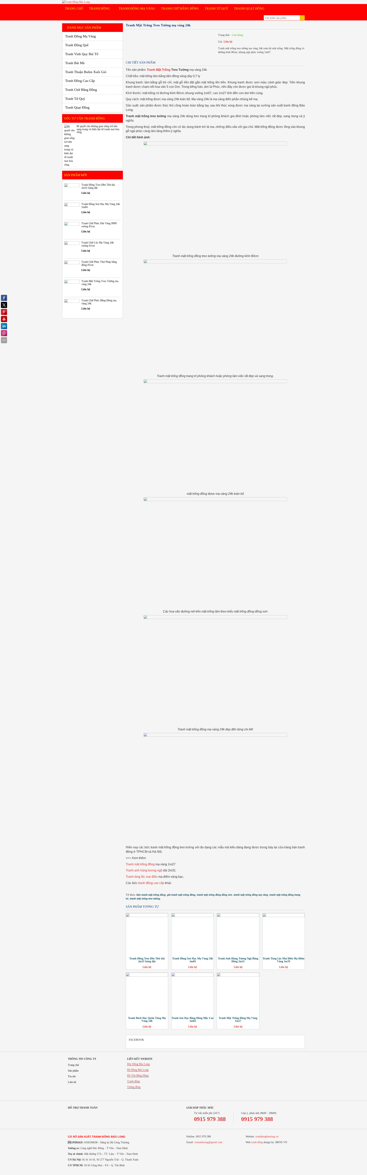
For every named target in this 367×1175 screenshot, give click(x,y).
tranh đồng (257, 1142)
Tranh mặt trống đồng (140, 864)
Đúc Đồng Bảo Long (138, 1064)
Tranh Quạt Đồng (249, 8)
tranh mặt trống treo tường (145, 898)
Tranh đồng (133, 1081)
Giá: (220, 41)
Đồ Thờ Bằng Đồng (138, 1075)
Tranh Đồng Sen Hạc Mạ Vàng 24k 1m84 (192, 960)
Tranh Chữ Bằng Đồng (180, 8)
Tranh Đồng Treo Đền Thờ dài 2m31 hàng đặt (147, 960)
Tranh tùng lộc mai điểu (142, 876)
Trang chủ (74, 8)
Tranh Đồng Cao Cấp (80, 81)
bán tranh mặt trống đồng (151, 894)
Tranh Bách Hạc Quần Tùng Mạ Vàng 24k (147, 1019)
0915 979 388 (210, 1119)
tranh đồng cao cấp (151, 883)
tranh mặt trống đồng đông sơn (214, 894)
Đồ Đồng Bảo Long (138, 1069)
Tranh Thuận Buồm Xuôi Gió (85, 72)
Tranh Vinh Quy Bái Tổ (81, 54)
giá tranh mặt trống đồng (181, 894)
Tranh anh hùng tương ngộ (144, 870)
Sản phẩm (73, 1070)
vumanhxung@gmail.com (208, 1142)
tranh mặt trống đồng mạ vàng (251, 894)
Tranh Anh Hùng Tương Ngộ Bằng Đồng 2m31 (238, 960)
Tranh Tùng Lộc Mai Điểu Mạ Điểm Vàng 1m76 (283, 960)
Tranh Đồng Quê (77, 45)
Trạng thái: (224, 35)
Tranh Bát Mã (74, 63)
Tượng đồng (133, 1087)
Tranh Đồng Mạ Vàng (137, 8)
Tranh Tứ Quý (216, 8)
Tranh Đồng (100, 8)
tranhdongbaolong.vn (267, 1136)
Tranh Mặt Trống (159, 69)
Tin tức (72, 1076)
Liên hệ (228, 41)
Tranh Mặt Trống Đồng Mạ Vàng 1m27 (238, 1019)
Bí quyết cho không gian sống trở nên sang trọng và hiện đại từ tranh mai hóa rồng (98, 129)
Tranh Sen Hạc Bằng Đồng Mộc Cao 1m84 (192, 1019)
